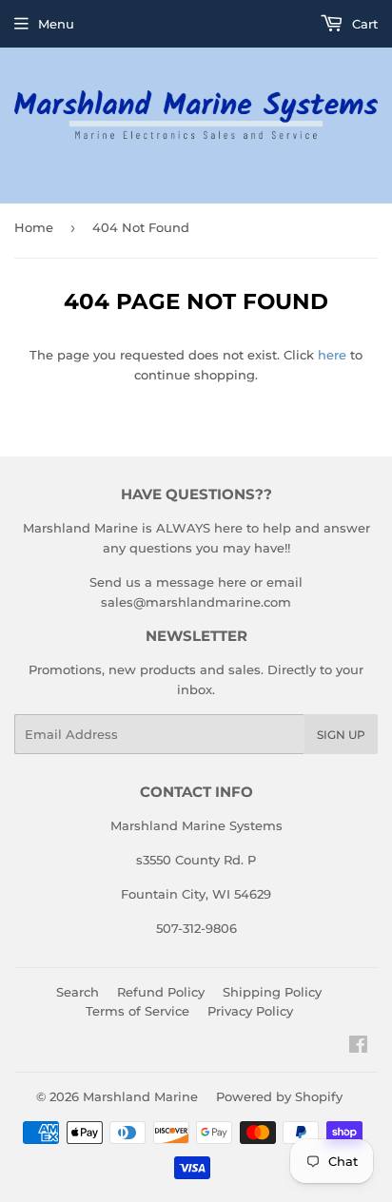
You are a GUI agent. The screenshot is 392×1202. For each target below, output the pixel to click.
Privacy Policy (250, 1010)
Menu (56, 23)
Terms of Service (137, 1010)
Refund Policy (161, 991)
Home (33, 227)
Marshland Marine (140, 1096)
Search (77, 991)
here (332, 354)
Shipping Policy (272, 991)
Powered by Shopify (279, 1096)
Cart (363, 23)
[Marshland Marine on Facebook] (358, 1047)
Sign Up (341, 734)
